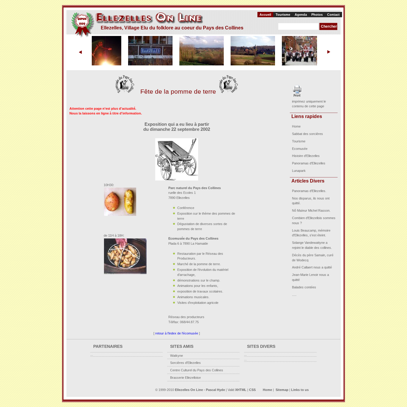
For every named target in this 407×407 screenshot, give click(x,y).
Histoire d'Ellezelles (306, 156)
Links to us (300, 390)
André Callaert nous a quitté (312, 267)
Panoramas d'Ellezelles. (309, 191)
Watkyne (176, 355)
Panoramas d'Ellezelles (308, 163)
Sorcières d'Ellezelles (185, 362)
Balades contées (304, 287)
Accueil (265, 14)
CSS (252, 390)
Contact (333, 14)
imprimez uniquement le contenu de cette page (309, 104)
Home (296, 126)
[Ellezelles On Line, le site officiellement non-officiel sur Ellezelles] (137, 25)
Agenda (301, 14)
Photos (317, 14)
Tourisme (283, 14)
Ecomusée (299, 148)
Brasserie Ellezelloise (185, 377)
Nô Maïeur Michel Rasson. (311, 210)
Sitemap (282, 390)
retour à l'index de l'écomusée (176, 333)
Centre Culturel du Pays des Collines (196, 370)
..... (294, 294)
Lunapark (299, 170)
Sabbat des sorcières (307, 134)
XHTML (240, 390)
